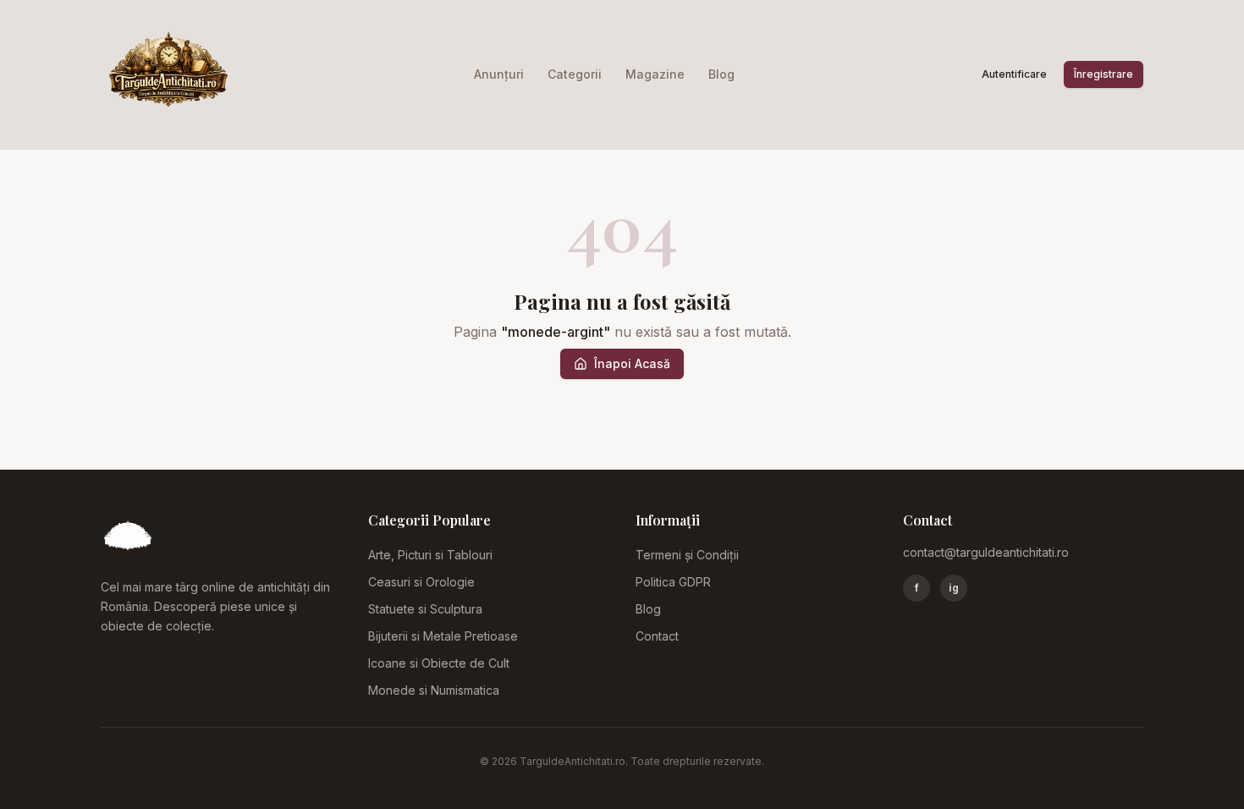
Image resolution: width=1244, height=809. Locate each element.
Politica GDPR (673, 582)
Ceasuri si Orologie (421, 582)
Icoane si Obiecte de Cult (438, 663)
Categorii (575, 74)
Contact (657, 636)
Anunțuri (499, 74)
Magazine (655, 74)
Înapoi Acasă (632, 363)
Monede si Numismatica (433, 690)
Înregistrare (1103, 74)
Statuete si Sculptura (425, 609)
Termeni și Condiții (687, 555)
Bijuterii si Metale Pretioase (443, 636)
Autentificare (1014, 74)
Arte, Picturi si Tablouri (430, 555)
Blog (721, 74)
